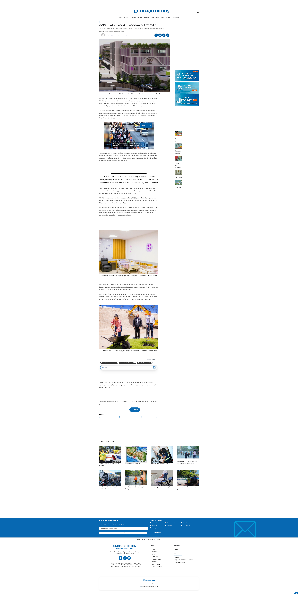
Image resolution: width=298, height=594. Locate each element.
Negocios (154, 525)
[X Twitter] (164, 35)
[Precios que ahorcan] (178, 158)
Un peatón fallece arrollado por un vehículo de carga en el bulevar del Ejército (109, 463)
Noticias (154, 551)
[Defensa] (178, 182)
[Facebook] (156, 35)
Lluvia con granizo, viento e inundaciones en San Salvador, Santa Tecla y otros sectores (135, 487)
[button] (198, 12)
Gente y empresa (156, 528)
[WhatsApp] (167, 35)
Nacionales (155, 523)
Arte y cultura (187, 525)
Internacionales (171, 523)
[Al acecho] (178, 172)
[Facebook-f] (120, 558)
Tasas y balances (180, 562)
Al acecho (178, 177)
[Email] (160, 35)
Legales (177, 557)
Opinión (185, 523)
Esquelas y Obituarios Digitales (184, 560)
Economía (155, 556)
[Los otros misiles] (178, 146)
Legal (176, 549)
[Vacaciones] (178, 133)
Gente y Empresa (157, 566)
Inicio (153, 549)
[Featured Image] (110, 462)
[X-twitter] (129, 558)
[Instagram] (125, 558)
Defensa (178, 187)
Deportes (170, 525)
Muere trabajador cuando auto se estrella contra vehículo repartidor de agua (187, 487)
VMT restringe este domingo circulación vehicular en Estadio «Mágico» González (108, 487)
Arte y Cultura (156, 564)
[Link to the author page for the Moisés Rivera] (103, 35)
